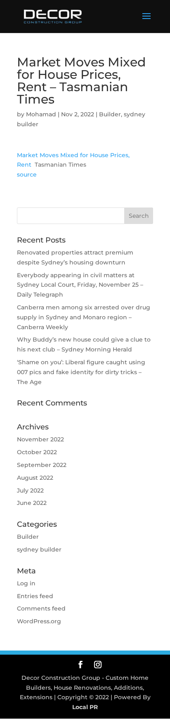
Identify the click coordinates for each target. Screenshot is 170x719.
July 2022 (30, 490)
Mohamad (41, 114)
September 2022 (41, 465)
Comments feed (41, 608)
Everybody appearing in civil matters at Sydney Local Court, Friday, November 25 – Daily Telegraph (80, 285)
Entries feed (35, 596)
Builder (110, 114)
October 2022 (37, 452)
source (27, 174)
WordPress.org (39, 621)
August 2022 (35, 477)
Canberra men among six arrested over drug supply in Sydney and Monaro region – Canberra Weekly (83, 317)
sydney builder (39, 549)
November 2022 (40, 439)
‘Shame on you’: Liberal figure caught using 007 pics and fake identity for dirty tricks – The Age (81, 372)
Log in (26, 583)
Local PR (85, 707)
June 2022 (32, 503)
